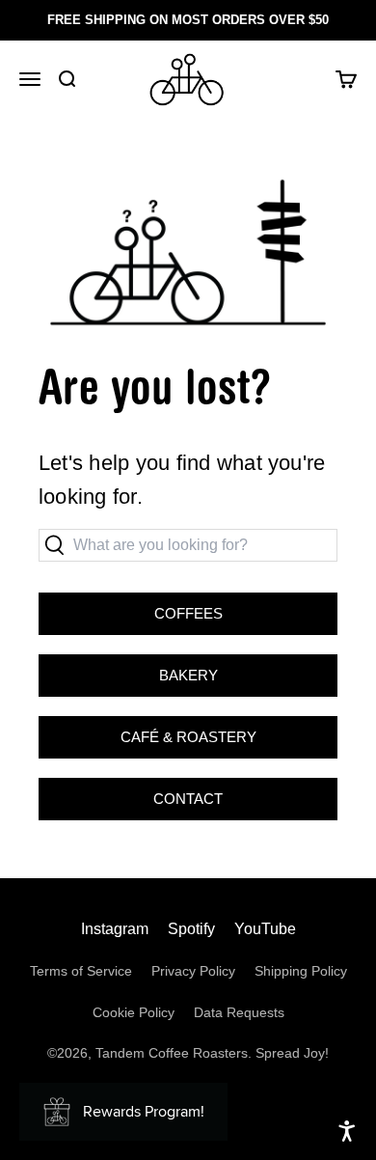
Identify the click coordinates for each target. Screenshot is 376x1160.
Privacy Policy (193, 971)
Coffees (188, 613)
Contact (188, 798)
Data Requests (239, 1012)
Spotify (191, 929)
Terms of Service (81, 971)
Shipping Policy (301, 971)
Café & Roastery (147, 730)
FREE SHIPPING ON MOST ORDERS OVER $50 (188, 20)
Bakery (128, 668)
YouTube (265, 929)
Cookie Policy (134, 1012)
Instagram (114, 929)
